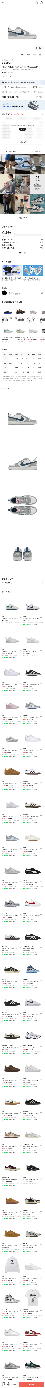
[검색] (31, 2)
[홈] (36, 2)
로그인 (22, 129)
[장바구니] (41, 2)
